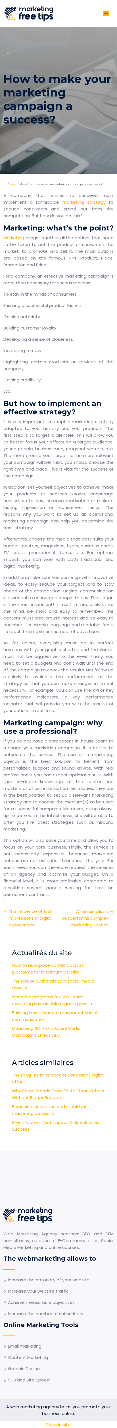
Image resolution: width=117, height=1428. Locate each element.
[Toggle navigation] (106, 14)
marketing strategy (84, 202)
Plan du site (58, 1424)
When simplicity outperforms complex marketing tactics (85, 918)
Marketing (14, 238)
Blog (13, 184)
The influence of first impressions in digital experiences (31, 918)
